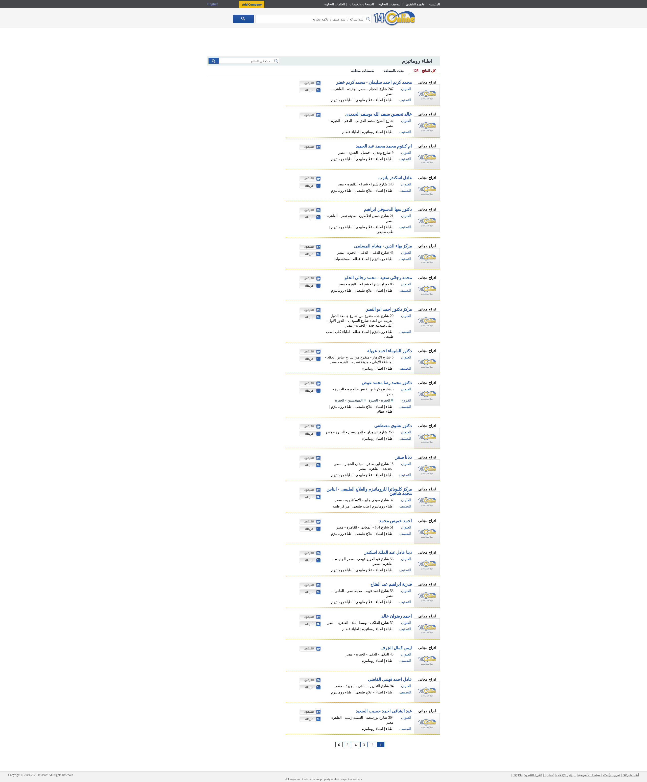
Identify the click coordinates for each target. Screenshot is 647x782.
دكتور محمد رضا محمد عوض (387, 382)
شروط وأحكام (611, 775)
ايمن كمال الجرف (396, 647)
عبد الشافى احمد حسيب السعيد (384, 711)
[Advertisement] (462, 108)
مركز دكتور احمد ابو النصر (389, 309)
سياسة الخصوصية (589, 775)
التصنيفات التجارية (389, 4)
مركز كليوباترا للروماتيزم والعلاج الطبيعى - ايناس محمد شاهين (369, 491)
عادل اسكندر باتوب (395, 177)
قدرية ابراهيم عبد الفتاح (391, 584)
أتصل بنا (549, 775)
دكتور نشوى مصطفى (393, 425)
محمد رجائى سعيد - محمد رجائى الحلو (378, 277)
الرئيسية (434, 4)
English (213, 4)
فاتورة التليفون (415, 4)
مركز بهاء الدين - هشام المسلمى (383, 246)
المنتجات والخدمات (362, 4)
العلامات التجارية (334, 4)
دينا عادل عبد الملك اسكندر (388, 552)
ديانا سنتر (404, 457)
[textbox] (314, 19)
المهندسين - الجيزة (349, 400)
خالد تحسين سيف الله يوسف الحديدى (378, 114)
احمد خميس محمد (395, 520)
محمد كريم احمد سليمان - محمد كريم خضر (374, 82)
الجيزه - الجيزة (379, 400)
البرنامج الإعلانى (566, 775)
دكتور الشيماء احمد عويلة (389, 350)
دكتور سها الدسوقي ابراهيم (388, 209)
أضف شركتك (630, 775)
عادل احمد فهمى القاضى (390, 679)
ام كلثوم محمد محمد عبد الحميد (384, 146)
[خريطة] (308, 91)
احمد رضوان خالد (396, 616)
